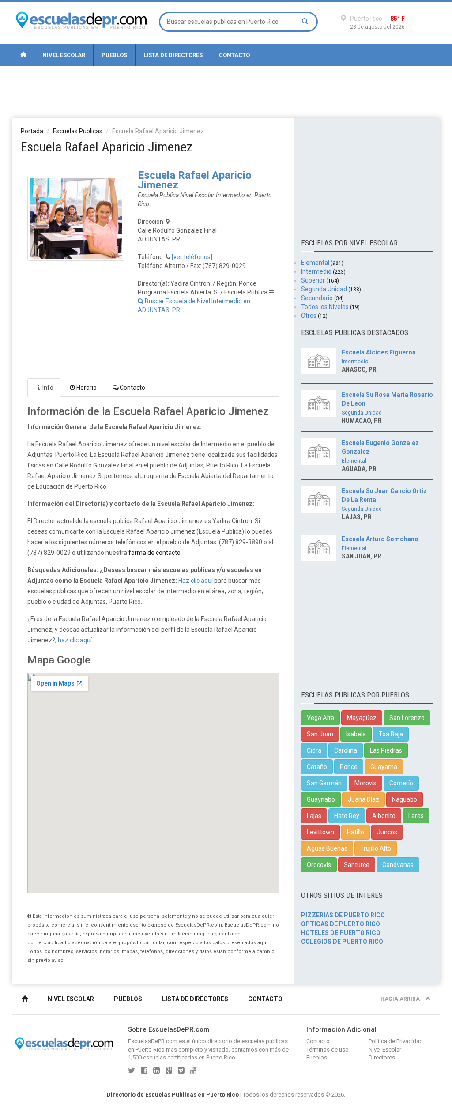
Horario (86, 387)
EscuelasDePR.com (152, 1041)
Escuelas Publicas (77, 131)
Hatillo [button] (355, 832)
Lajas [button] (314, 815)
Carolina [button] (345, 750)
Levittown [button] (320, 832)
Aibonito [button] (384, 815)
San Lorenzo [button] (407, 717)
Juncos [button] (387, 832)
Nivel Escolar (63, 55)
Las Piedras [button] (386, 750)
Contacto (234, 55)
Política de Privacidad (396, 1041)
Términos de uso (327, 1049)
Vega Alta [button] (320, 717)
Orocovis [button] (319, 864)
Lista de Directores (173, 55)
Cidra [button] (314, 750)
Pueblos (114, 55)
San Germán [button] (324, 783)
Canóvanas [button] (398, 864)
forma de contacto (154, 552)
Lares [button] (416, 815)
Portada (32, 131)
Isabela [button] (356, 734)
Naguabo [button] (404, 799)
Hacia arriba (400, 999)
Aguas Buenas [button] (327, 848)
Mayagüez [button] (362, 717)
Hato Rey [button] (346, 815)
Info (47, 387)
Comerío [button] (401, 783)
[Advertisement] (226, 91)
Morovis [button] (365, 783)
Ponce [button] (349, 766)
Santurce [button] (356, 864)
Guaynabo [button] (321, 799)
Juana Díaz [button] (363, 799)
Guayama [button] (383, 766)
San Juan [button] (320, 734)
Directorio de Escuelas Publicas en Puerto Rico (173, 1094)
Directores (382, 1057)
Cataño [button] (317, 766)
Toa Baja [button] (391, 734)
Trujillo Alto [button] (375, 848)
